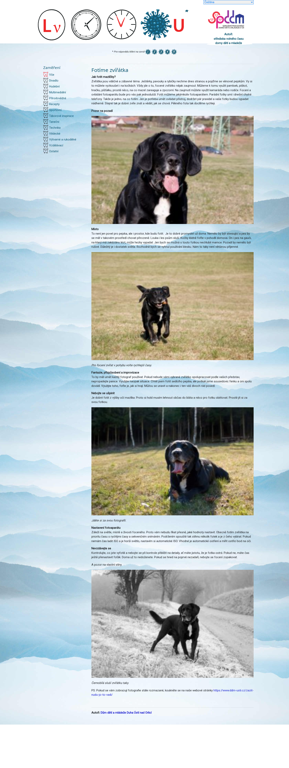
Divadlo (53, 80)
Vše (51, 74)
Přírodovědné (57, 98)
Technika (55, 127)
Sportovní (55, 110)
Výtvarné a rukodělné (62, 139)
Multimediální (57, 92)
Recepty (54, 104)
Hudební (54, 86)
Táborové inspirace (61, 116)
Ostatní (53, 151)
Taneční (54, 122)
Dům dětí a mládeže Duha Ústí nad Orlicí (126, 712)
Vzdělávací (56, 145)
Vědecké (54, 133)
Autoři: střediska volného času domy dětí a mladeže (229, 38)
